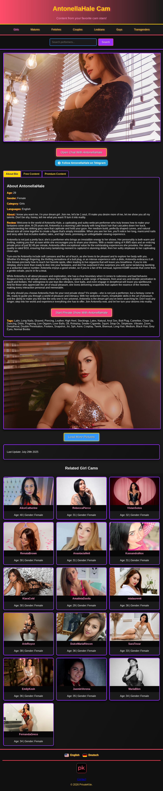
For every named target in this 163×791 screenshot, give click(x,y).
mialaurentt (134, 598)
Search (106, 42)
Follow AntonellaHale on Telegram (84, 163)
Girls (16, 29)
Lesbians (99, 29)
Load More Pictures (81, 437)
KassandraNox (134, 553)
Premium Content (55, 174)
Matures (35, 29)
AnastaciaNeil (81, 553)
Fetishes (56, 29)
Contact (81, 779)
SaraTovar (134, 643)
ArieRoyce (28, 643)
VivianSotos (134, 508)
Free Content (31, 174)
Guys (119, 29)
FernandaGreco (28, 734)
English (74, 755)
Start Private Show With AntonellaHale (82, 312)
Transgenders (142, 29)
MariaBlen (134, 689)
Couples (77, 29)
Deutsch (93, 755)
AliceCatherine (28, 508)
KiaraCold (28, 598)
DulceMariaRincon (81, 643)
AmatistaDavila (81, 598)
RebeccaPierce (81, 508)
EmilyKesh (28, 689)
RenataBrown (28, 553)
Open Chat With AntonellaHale (81, 152)
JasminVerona (81, 689)
